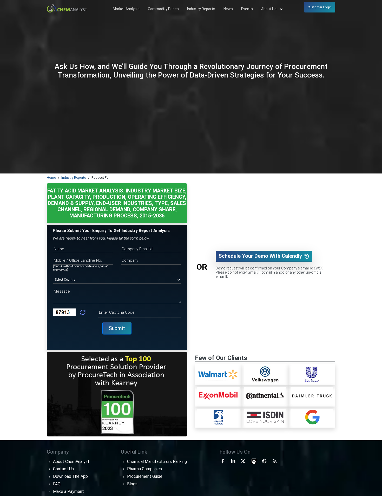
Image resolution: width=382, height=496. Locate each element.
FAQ (56, 483)
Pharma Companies (144, 468)
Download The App (70, 476)
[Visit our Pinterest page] (264, 461)
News (228, 9)
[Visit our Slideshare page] (253, 461)
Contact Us (63, 468)
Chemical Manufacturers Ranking (156, 461)
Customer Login (320, 7)
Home (51, 177)
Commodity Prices (163, 9)
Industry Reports (201, 9)
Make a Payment (68, 491)
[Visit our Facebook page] (222, 461)
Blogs (131, 483)
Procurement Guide (144, 476)
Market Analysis (126, 9)
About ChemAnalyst (70, 461)
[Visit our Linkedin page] (233, 461)
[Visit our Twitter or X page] (243, 461)
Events (247, 9)
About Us (269, 9)
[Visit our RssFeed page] (274, 461)
